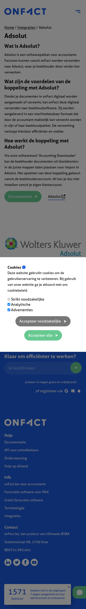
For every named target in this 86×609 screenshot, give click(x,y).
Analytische (20, 304)
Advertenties (22, 309)
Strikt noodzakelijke (27, 299)
